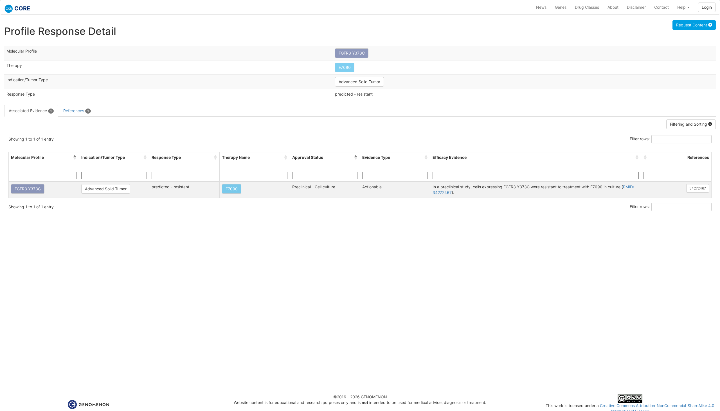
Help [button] (682, 7)
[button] (74, 157)
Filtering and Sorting (689, 124)
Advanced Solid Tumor (359, 81)
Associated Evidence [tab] (30, 110)
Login (707, 7)
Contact (661, 7)
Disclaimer (636, 7)
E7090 (345, 67)
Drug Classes (587, 7)
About (613, 7)
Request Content (692, 24)
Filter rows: (640, 138)
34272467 (697, 188)
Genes (560, 7)
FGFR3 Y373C (352, 53)
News (541, 7)
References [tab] (76, 110)
